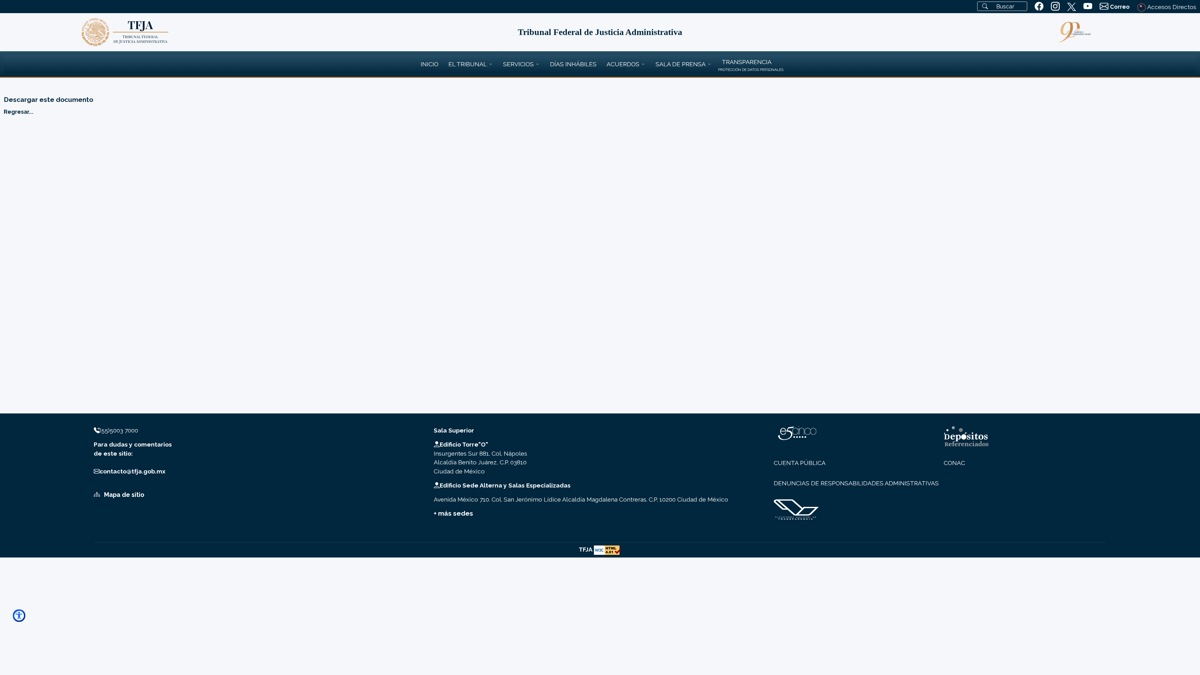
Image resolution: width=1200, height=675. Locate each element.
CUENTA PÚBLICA (800, 462)
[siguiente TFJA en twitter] (1071, 5)
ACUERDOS (623, 64)
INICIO (429, 64)
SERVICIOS (518, 64)
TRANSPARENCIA (747, 61)
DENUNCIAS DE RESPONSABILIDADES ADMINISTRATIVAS (856, 483)
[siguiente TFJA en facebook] (1039, 6)
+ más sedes (453, 513)
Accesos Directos (1171, 6)
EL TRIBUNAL (467, 64)
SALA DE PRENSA (681, 64)
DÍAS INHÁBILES (573, 64)
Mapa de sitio (123, 494)
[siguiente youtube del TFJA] (1087, 6)
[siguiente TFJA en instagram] (1055, 6)
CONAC (954, 462)
